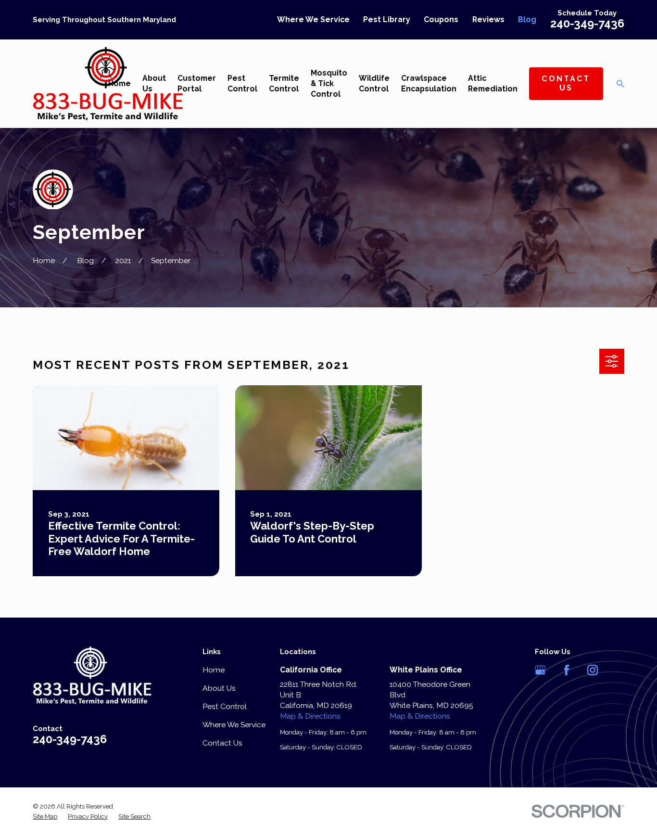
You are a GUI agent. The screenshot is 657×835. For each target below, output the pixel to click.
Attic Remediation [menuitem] (493, 83)
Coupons (441, 19)
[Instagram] (592, 670)
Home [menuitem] (119, 83)
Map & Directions (310, 716)
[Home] (92, 675)
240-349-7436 (587, 23)
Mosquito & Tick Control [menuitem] (329, 83)
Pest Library (386, 19)
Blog (527, 19)
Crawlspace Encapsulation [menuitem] (428, 83)
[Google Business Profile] (540, 670)
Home (213, 669)
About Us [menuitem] (154, 83)
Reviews (488, 19)
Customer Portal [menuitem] (196, 83)
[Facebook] (566, 670)
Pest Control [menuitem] (242, 83)
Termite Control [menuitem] (284, 83)
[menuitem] (45, 816)
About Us (219, 688)
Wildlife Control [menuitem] (374, 83)
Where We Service (313, 19)
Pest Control (224, 706)
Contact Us (566, 83)
